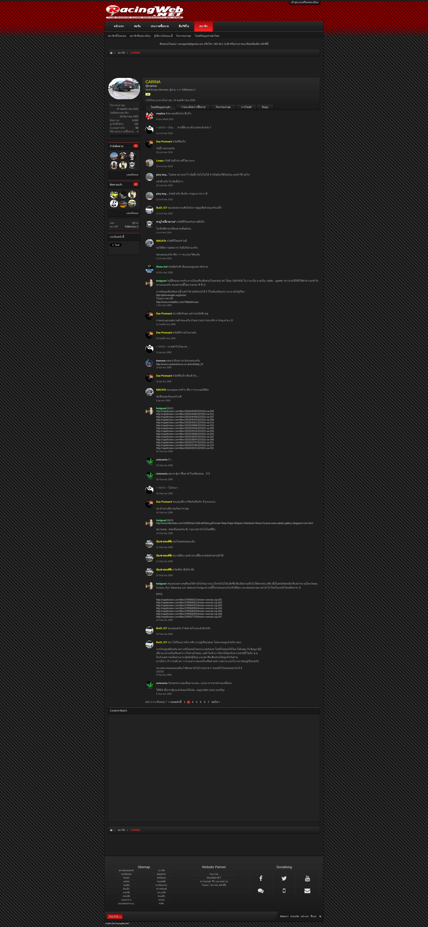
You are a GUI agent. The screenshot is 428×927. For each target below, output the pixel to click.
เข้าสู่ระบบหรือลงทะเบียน (304, 2)
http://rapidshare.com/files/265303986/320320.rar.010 (185, 425)
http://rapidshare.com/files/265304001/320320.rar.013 (185, 422)
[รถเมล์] (123, 156)
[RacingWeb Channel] (307, 878)
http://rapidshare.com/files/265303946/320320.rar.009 (185, 428)
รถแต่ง (126, 878)
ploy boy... (162, 174)
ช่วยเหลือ (294, 916)
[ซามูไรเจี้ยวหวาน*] (132, 165)
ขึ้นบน (313, 916)
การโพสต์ (246, 107)
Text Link (213, 874)
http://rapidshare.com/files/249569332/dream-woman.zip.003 (189, 605)
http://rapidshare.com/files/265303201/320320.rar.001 (185, 448)
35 (135, 145)
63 (137, 127)
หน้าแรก (119, 26)
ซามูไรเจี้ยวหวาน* (166, 221)
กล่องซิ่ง (126, 896)
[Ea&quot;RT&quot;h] (114, 194)
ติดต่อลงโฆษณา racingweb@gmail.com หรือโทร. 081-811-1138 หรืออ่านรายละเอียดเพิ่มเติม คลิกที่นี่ (214, 43)
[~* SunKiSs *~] (123, 165)
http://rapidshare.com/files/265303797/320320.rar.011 (185, 442)
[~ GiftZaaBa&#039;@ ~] (114, 165)
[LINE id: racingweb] (260, 890)
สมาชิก (203, 26)
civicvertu (162, 459)
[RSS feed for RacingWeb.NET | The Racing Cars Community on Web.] (320, 912)
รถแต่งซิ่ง (161, 881)
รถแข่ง (161, 900)
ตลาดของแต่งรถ (126, 870)
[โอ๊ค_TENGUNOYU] (123, 194)
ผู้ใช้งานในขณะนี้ (163, 35)
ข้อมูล (265, 107)
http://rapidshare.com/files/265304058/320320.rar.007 (185, 416)
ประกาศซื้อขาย (160, 26)
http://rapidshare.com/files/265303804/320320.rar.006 (185, 439)
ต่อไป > (216, 702)
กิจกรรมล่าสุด (223, 107)
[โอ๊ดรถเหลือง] (114, 156)
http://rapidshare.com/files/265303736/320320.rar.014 (185, 445)
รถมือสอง (161, 878)
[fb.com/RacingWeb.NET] (260, 878)
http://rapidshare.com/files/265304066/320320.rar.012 (185, 414)
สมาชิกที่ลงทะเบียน (140, 35)
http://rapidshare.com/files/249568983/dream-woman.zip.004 (189, 608)
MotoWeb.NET (214, 878)
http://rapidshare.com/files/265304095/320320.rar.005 (185, 411)
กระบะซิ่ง (161, 892)
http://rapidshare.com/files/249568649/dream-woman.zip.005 (189, 611)
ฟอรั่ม (137, 26)
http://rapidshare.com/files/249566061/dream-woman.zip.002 (189, 602)
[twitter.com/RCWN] (284, 878)
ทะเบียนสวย (161, 885)
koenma (160, 360)
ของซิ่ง (126, 885)
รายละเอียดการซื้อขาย (193, 107)
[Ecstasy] (132, 156)
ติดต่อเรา (284, 916)
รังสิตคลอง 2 (131, 226)
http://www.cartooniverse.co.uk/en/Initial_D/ (179, 364)
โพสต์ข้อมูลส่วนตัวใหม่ (207, 35)
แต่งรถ (126, 881)
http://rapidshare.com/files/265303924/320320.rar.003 (185, 431)
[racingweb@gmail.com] (307, 890)
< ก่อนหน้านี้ (174, 702)
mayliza (160, 113)
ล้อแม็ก (126, 889)
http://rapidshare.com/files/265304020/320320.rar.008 (185, 419)
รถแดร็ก (161, 896)
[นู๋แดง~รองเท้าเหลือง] (132, 203)
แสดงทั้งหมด (132, 174)
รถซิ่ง (161, 903)
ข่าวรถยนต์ (161, 889)
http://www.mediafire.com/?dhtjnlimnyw (177, 302)
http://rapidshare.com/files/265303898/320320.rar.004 (185, 433)
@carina (151, 86)
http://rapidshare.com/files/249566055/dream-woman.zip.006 (189, 613)
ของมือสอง (126, 874)
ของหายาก (126, 900)
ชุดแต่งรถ (161, 874)
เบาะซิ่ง (161, 870)
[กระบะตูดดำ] (123, 203)
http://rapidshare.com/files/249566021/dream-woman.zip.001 (189, 599)
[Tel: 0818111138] (284, 890)
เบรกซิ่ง (126, 892)
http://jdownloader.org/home (171, 295)
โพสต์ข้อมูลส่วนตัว (161, 107)
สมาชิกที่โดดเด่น (117, 35)
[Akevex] (114, 203)
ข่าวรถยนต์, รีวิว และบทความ (214, 881)
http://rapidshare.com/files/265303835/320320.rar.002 (185, 436)
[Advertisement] (211, 767)
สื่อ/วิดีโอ (184, 26)
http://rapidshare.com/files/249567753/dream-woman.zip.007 (189, 616)
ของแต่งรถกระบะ (126, 903)
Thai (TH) (113, 916)
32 (135, 184)
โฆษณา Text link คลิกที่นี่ (214, 885)
